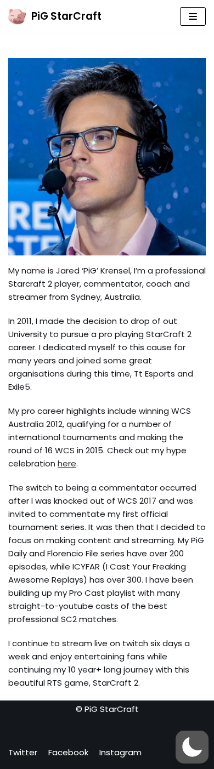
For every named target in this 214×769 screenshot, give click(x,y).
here (67, 463)
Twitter (22, 752)
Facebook (68, 752)
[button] (192, 747)
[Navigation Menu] (193, 16)
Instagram (120, 752)
